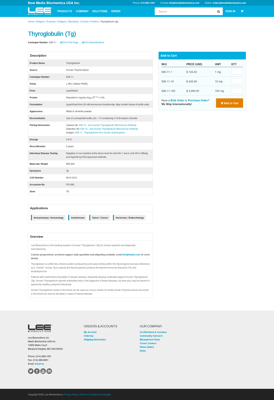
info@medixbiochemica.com (184, 2)
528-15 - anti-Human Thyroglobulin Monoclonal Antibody (109, 128)
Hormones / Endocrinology (130, 217)
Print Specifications (94, 42)
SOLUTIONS (99, 11)
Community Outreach (151, 335)
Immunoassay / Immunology (49, 217)
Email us (39, 363)
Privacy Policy (71, 394)
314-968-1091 (148, 2)
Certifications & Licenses (153, 332)
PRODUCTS (64, 11)
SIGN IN (230, 11)
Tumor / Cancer (100, 217)
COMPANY (82, 11)
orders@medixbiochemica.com (229, 2)
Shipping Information (95, 339)
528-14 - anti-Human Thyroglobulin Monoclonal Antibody (107, 125)
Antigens (61, 21)
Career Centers (148, 343)
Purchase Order (198, 100)
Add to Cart (230, 103)
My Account (90, 332)
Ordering (88, 335)
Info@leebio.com (131, 254)
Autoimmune (78, 217)
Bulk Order (177, 100)
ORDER (115, 11)
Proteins (94, 21)
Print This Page (70, 42)
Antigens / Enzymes (46, 21)
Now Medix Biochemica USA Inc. (54, 3)
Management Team (150, 339)
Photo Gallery (147, 347)
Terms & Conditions (89, 394)
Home (31, 21)
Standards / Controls (78, 21)
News (143, 350)
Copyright (106, 394)
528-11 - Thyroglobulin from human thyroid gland (100, 132)
